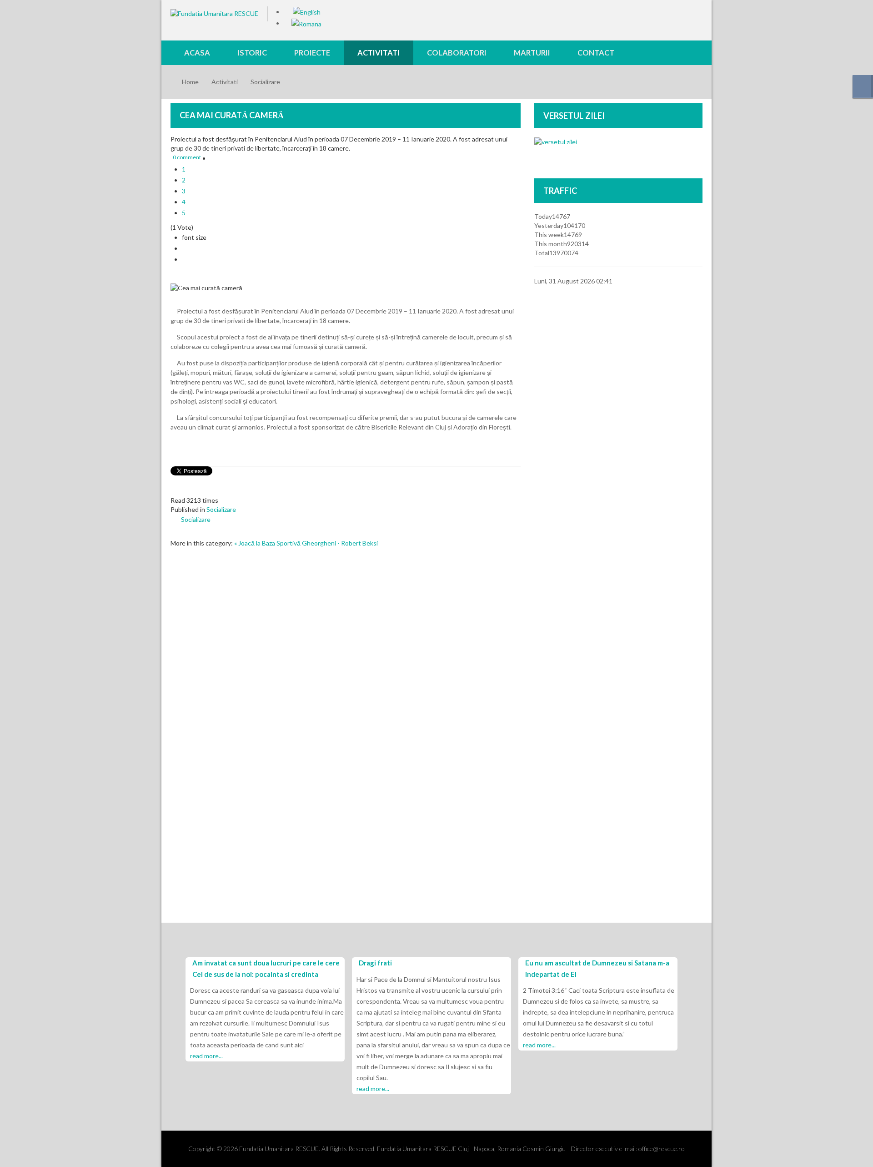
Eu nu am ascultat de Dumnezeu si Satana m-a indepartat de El (597, 968)
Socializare (265, 82)
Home (190, 82)
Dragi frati (375, 963)
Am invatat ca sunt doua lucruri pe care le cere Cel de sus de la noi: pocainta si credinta (266, 968)
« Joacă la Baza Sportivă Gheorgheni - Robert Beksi (306, 543)
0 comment (187, 157)
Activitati (224, 82)
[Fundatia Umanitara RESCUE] (214, 13)
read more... (206, 1056)
